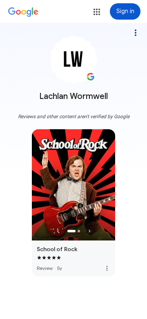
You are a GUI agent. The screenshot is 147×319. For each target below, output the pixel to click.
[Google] (23, 12)
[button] (97, 12)
